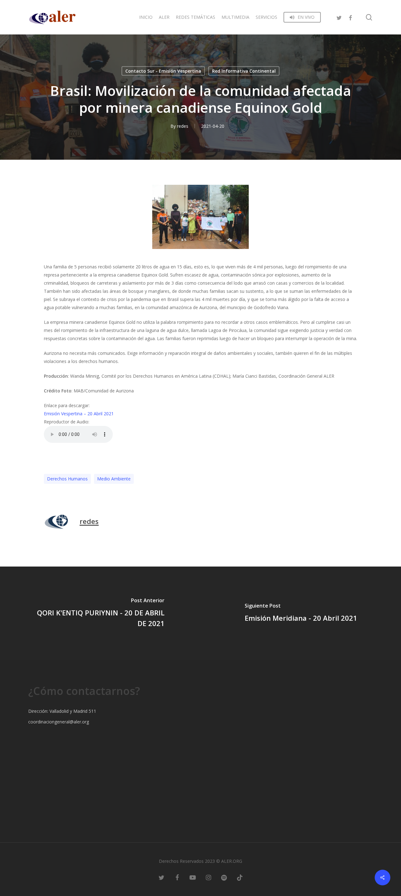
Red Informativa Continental (244, 71)
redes (182, 126)
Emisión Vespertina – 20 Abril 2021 (79, 414)
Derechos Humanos (67, 479)
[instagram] (208, 877)
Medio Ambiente (114, 479)
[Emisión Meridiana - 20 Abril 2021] (300, 613)
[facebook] (350, 17)
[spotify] (224, 877)
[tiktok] (239, 877)
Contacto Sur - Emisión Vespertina (163, 71)
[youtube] (192, 877)
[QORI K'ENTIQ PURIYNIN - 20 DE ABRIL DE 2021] (100, 613)
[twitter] (339, 17)
